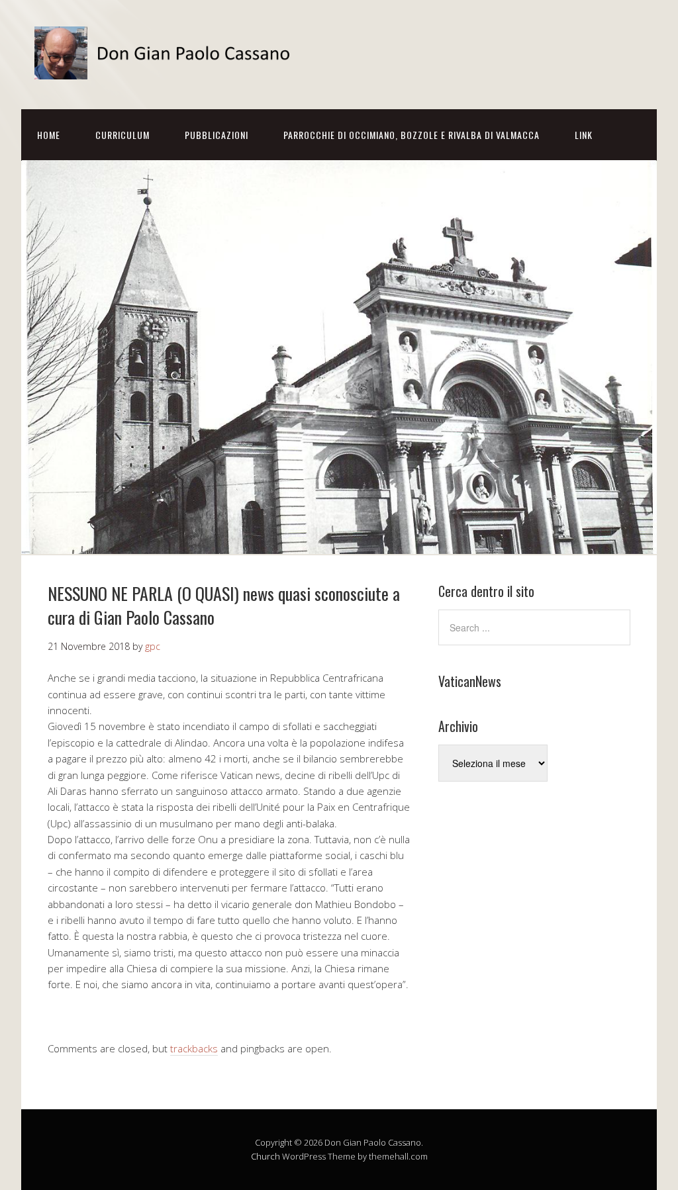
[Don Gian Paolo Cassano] (166, 68)
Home (48, 135)
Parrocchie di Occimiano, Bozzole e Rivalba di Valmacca (411, 135)
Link (584, 135)
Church (265, 1156)
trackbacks (194, 1048)
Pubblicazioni (216, 135)
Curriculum (122, 135)
